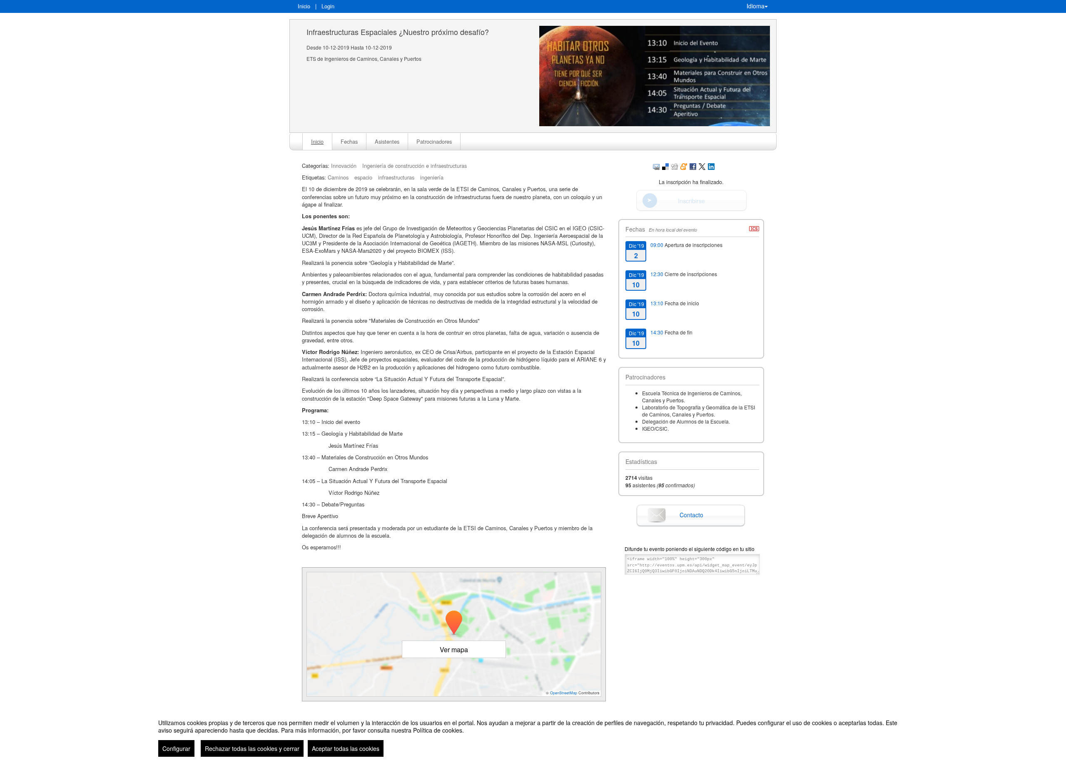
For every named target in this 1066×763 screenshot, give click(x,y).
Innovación (343, 166)
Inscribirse (691, 201)
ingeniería (431, 177)
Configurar (176, 748)
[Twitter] (702, 166)
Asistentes (387, 141)
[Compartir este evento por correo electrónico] (656, 166)
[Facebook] (693, 166)
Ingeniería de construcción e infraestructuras (414, 166)
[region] (533, 734)
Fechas (349, 141)
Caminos (338, 177)
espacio (363, 177)
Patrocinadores (434, 141)
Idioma (756, 6)
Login (327, 6)
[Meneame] (683, 166)
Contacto (691, 515)
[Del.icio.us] (665, 166)
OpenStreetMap (563, 693)
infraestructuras (396, 177)
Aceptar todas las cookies (345, 748)
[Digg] (674, 166)
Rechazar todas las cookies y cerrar (252, 748)
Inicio (304, 6)
